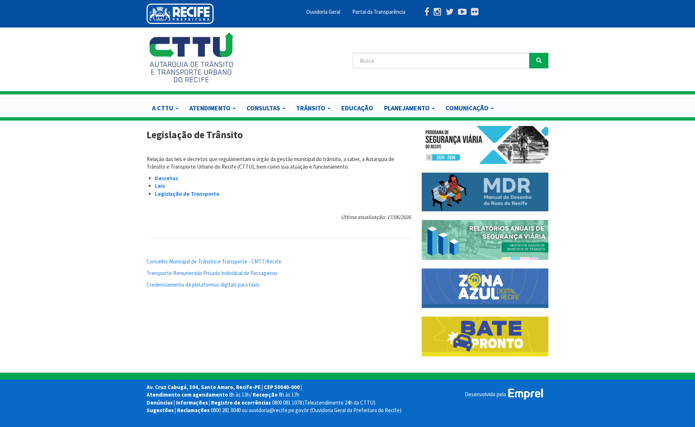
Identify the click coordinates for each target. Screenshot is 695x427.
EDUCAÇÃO (357, 108)
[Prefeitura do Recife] (180, 14)
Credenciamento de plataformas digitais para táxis (203, 284)
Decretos (166, 178)
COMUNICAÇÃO (468, 108)
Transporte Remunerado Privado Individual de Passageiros (212, 273)
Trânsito (311, 108)
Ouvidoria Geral (323, 11)
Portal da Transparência (378, 11)
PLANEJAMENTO (407, 108)
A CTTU (163, 108)
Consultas (264, 108)
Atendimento (210, 108)
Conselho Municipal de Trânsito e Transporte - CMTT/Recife (214, 261)
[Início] (192, 57)
